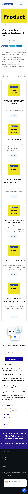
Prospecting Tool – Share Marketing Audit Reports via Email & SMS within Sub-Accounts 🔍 (14, 299)
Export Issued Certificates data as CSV (14, 259)
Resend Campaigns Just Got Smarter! (14, 139)
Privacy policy (5, 459)
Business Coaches (9, 417)
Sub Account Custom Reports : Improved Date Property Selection (14, 99)
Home (3, 454)
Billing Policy (5, 457)
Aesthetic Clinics (8, 414)
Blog (3, 455)
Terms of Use (5, 460)
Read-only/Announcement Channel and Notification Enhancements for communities (14, 179)
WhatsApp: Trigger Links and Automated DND (12, 32)
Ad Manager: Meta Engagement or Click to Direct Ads (14, 220)
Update (6, 424)
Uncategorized (8, 421)
